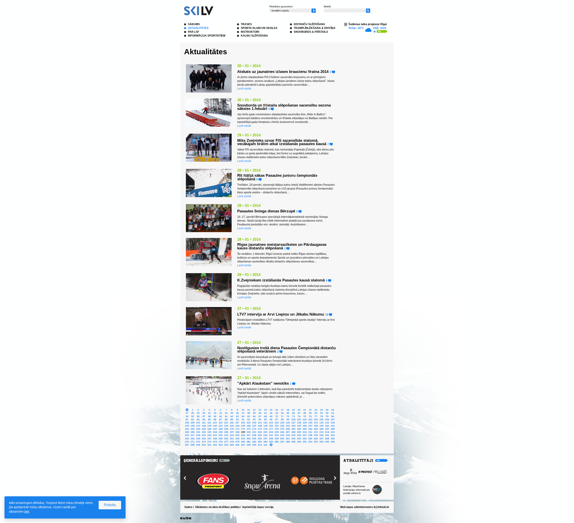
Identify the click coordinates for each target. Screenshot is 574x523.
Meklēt (327, 6)
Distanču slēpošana (309, 24)
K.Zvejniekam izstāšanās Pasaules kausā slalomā (281, 280)
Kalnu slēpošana (254, 35)
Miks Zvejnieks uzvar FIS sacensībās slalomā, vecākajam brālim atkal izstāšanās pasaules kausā (281, 142)
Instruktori (250, 31)
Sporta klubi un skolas (259, 28)
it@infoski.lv (381, 507)
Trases (246, 24)
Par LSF (193, 31)
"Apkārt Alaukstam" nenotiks (263, 383)
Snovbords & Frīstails (311, 31)
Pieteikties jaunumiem (281, 6)
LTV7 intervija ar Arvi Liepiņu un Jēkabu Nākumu (280, 314)
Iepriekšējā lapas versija (258, 507)
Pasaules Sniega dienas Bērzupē (266, 211)
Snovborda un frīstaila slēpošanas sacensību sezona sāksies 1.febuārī (284, 107)
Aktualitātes (198, 28)
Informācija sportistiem (206, 35)
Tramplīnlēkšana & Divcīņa (314, 28)
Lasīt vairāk (244, 88)
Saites (188, 507)
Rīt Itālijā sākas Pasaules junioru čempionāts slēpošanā (277, 177)
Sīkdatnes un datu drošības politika (217, 507)
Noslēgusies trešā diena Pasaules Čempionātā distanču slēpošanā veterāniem (286, 350)
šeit (26, 511)
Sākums (194, 24)
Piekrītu (110, 505)
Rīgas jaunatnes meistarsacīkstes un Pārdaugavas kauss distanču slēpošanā (281, 246)
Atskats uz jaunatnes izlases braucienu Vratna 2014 (282, 72)
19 (327, 314)
